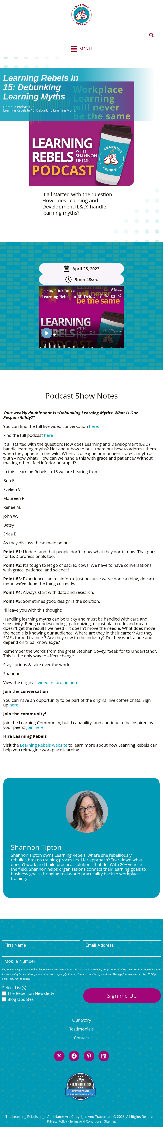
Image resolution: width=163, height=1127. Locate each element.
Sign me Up (122, 995)
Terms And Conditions (86, 1121)
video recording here (57, 682)
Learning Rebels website (43, 745)
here (48, 435)
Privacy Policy (57, 1121)
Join (30, 727)
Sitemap (110, 1121)
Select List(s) (14, 987)
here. (94, 426)
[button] (151, 35)
